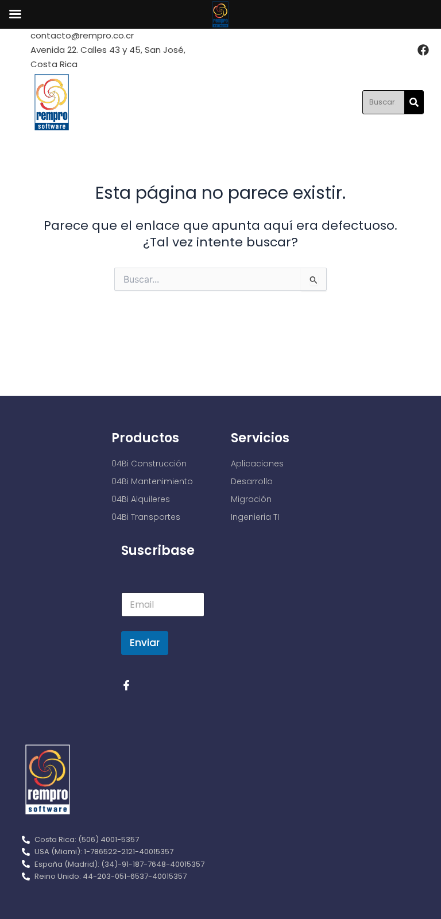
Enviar (145, 643)
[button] (346, 103)
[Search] (413, 102)
